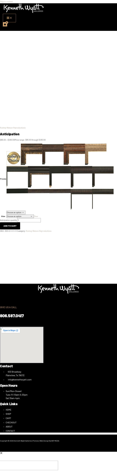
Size (3, 216)
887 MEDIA (55, 441)
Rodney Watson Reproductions (13, 127)
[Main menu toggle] (9, 18)
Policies (36, 441)
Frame (3, 179)
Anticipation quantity (8, 220)
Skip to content (6, 1)
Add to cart (10, 226)
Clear (36, 216)
